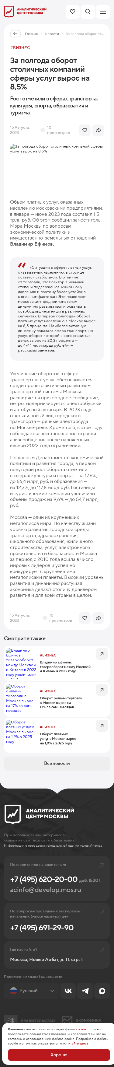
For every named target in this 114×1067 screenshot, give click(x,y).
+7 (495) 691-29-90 (42, 928)
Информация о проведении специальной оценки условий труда (53, 845)
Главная (31, 33)
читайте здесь (77, 1043)
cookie (81, 1029)
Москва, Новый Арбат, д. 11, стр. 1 (46, 960)
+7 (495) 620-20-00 (55, 879)
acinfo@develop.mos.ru (45, 890)
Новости (52, 33)
